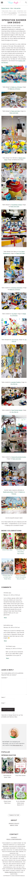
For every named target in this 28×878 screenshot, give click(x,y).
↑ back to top (14, 815)
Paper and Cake (15, 111)
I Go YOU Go (13, 384)
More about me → (18, 745)
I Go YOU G (14, 412)
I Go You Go (15, 339)
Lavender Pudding (16, 382)
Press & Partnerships (14, 839)
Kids (11, 8)
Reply (5, 617)
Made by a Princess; (16, 87)
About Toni (14, 825)
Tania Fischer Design (16, 410)
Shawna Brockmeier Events (18, 457)
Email (3, 703)
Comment (4, 677)
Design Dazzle (5, 8)
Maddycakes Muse (8, 492)
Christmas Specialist (16, 287)
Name (3, 697)
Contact (14, 837)
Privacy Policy (14, 823)
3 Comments (23, 14)
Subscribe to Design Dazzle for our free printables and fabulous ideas (12, 716)
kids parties (17, 8)
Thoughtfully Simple (16, 204)
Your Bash (14, 313)
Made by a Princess (15, 89)
